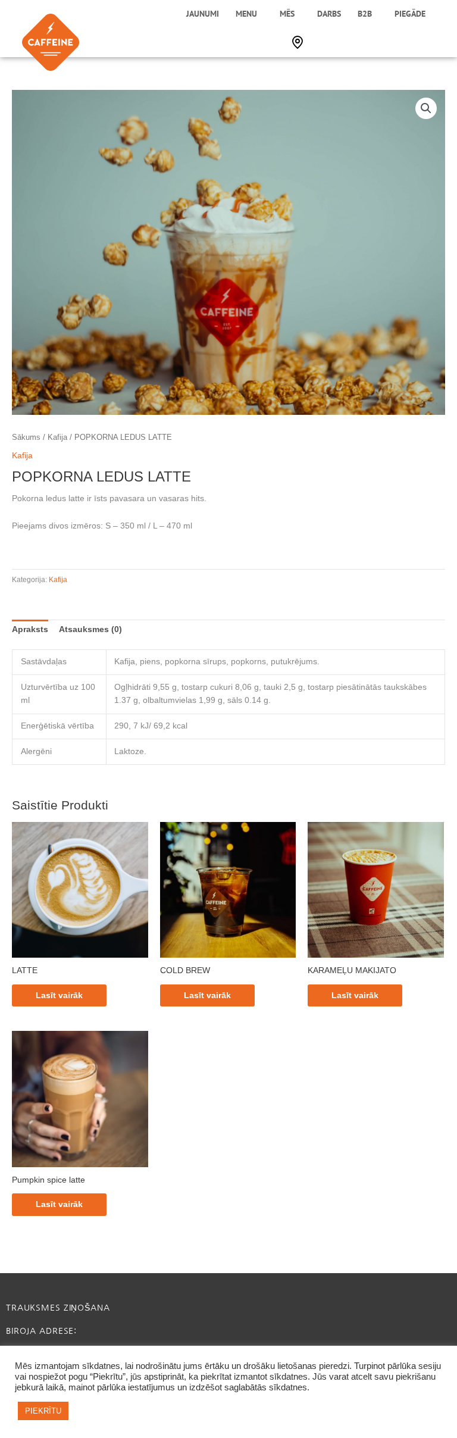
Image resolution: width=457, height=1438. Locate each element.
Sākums (26, 437)
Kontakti (297, 42)
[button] (426, 108)
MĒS (287, 13)
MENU (246, 13)
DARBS (329, 13)
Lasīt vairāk (59, 995)
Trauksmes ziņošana (58, 1307)
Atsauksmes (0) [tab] (90, 629)
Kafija (57, 437)
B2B (365, 13)
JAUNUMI (202, 13)
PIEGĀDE (410, 13)
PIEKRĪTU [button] (43, 1410)
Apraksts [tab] (30, 629)
